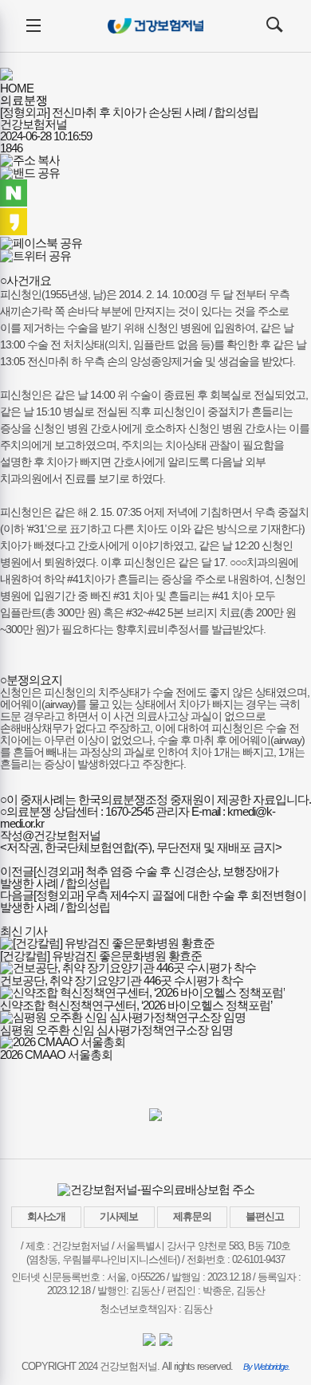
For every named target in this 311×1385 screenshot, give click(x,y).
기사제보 (119, 1216)
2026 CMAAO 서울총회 (56, 1054)
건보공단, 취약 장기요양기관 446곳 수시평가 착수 (121, 980)
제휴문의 (192, 1216)
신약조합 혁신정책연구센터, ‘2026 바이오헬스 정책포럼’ (136, 1005)
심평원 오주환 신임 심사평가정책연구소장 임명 (116, 1030)
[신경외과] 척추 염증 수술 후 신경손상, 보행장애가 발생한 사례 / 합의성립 (139, 877)
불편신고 (265, 1216)
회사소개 (46, 1216)
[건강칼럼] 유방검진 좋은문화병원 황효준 (101, 955)
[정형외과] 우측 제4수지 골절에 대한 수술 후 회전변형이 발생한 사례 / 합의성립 (153, 901)
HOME (16, 88)
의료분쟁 (24, 100)
